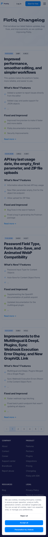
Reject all (24, 516)
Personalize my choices (24, 530)
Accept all (24, 523)
